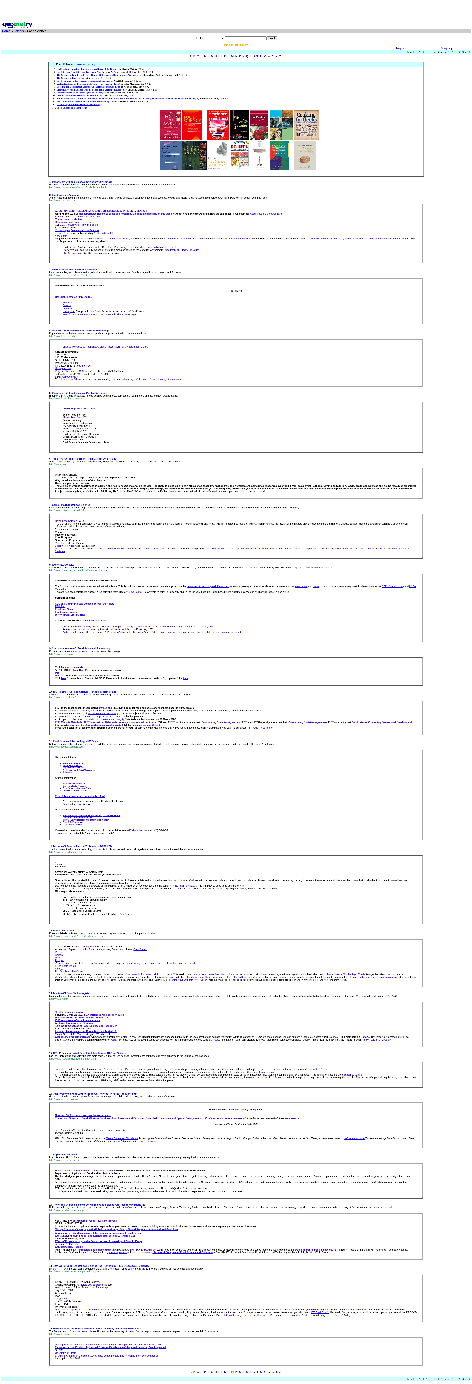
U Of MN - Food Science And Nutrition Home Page (80, 330)
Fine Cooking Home (64, 930)
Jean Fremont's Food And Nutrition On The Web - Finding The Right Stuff (95, 1093)
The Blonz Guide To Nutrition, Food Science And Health (84, 458)
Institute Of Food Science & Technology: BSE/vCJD (82, 846)
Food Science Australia (65, 195)
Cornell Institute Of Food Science (71, 504)
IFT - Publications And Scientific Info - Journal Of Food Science (89, 1053)
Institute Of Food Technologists (71, 993)
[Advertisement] (236, 9)
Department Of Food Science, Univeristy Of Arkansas (82, 181)
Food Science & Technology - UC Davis (75, 741)
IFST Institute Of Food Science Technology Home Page (84, 691)
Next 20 (466, 52)
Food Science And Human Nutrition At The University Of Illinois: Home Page (97, 1328)
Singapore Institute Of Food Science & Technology (81, 648)
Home (6, 31)
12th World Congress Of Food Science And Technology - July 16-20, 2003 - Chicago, (101, 1266)
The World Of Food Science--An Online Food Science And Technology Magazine (99, 1204)
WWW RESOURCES (63, 564)
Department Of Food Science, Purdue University (79, 393)
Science (19, 31)
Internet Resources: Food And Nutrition (74, 269)
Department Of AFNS (65, 1154)
